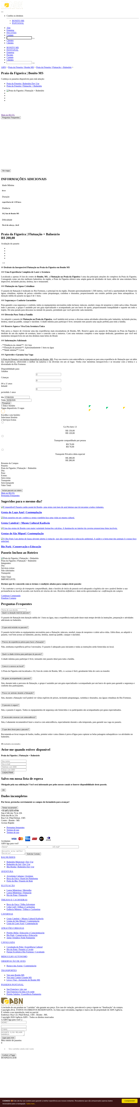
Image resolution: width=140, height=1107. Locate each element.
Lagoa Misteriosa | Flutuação (19, 893)
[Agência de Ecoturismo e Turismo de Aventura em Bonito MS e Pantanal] (70, 5)
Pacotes (10, 55)
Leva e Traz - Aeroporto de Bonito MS (23, 980)
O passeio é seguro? (10, 705)
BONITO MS (18, 21)
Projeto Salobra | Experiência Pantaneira (24, 994)
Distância (6, 208)
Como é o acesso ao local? (13, 666)
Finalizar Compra (8, 598)
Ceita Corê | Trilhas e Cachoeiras (21, 907)
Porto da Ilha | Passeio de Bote (20, 881)
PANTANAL (18, 23)
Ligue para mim (8, 1038)
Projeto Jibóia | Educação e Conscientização (25, 933)
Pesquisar (6, 403)
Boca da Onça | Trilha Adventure (21, 904)
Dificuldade (7, 220)
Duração (5, 197)
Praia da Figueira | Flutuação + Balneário (54, 67)
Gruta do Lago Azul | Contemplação (22, 923)
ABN (3, 67)
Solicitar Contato (33, 854)
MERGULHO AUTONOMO (14, 956)
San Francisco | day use (17, 989)
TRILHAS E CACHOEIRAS (14, 900)
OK (3, 790)
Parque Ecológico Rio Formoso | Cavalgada (25, 952)
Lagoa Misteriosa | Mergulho (19, 890)
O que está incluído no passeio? (15, 627)
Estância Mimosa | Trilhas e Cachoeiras (23, 909)
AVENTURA (7, 871)
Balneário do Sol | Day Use (18, 864)
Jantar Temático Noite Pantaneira (21, 938)
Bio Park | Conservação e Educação (22, 935)
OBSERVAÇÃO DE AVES (13, 961)
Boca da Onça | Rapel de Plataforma (22, 878)
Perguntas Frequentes (11, 118)
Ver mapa (6, 171)
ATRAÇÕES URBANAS (12, 928)
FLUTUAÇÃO (8, 885)
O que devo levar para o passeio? (15, 729)
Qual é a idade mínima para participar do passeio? (22, 654)
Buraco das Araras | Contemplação (21, 966)
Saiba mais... (31, 1104)
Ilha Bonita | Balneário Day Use (20, 867)
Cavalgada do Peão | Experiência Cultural (25, 947)
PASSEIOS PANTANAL (12, 984)
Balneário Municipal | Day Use (20, 862)
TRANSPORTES (9, 970)
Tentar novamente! (9, 808)
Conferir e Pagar (8, 1055)
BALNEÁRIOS (8, 857)
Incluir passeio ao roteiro (12, 490)
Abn (8, 28)
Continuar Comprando (11, 595)
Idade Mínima (8, 185)
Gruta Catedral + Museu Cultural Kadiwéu (25, 918)
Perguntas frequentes (15, 827)
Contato (10, 35)
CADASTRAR (7, 773)
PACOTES (11, 33)
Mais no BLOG (8, 115)
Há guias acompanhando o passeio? (16, 678)
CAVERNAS (7, 914)
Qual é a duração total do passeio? (16, 613)
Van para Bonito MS (15, 975)
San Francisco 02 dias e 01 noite (20, 992)
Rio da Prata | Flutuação (17, 895)
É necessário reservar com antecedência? (19, 717)
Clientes (10, 40)
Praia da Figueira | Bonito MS (21, 67)
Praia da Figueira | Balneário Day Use (23, 83)
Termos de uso (13, 830)
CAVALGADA (8, 942)
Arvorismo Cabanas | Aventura (20, 876)
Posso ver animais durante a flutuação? (18, 693)
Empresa (10, 30)
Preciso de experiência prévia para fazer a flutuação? (23, 642)
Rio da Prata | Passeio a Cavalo (20, 949)
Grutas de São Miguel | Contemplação (23, 921)
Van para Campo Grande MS (19, 977)
